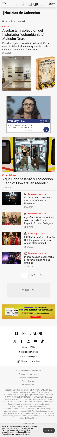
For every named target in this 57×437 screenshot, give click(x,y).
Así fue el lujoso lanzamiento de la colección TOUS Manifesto (38, 200)
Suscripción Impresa (28, 352)
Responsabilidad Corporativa (28, 371)
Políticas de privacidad (28, 378)
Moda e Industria (9, 175)
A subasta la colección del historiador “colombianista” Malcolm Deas (23, 34)
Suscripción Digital (28, 356)
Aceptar (48, 430)
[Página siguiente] (41, 276)
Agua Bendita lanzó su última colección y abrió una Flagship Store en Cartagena (38, 220)
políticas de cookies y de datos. (17, 434)
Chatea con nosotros (30, 361)
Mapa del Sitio (28, 347)
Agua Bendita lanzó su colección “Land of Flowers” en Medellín (27, 181)
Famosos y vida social (37, 194)
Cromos (5, 26)
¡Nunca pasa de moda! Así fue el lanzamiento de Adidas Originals (39, 260)
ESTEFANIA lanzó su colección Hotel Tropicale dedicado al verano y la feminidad (39, 240)
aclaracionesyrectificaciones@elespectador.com (28, 406)
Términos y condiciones (28, 374)
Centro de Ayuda (29, 381)
